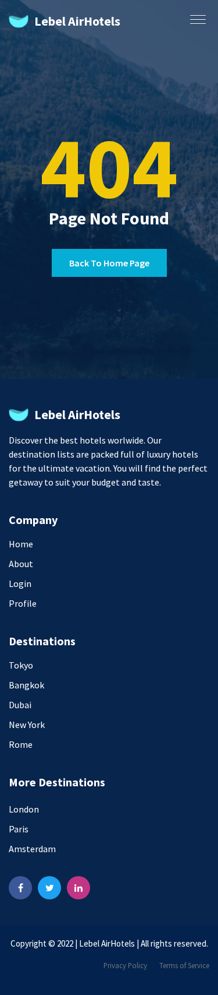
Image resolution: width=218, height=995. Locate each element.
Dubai (20, 705)
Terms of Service (184, 965)
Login (20, 583)
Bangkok (26, 685)
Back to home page (109, 263)
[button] (195, 16)
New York (27, 724)
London (24, 809)
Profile (23, 603)
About (21, 563)
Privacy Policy (125, 965)
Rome (21, 744)
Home (21, 544)
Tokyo (21, 665)
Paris (18, 829)
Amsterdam (32, 849)
